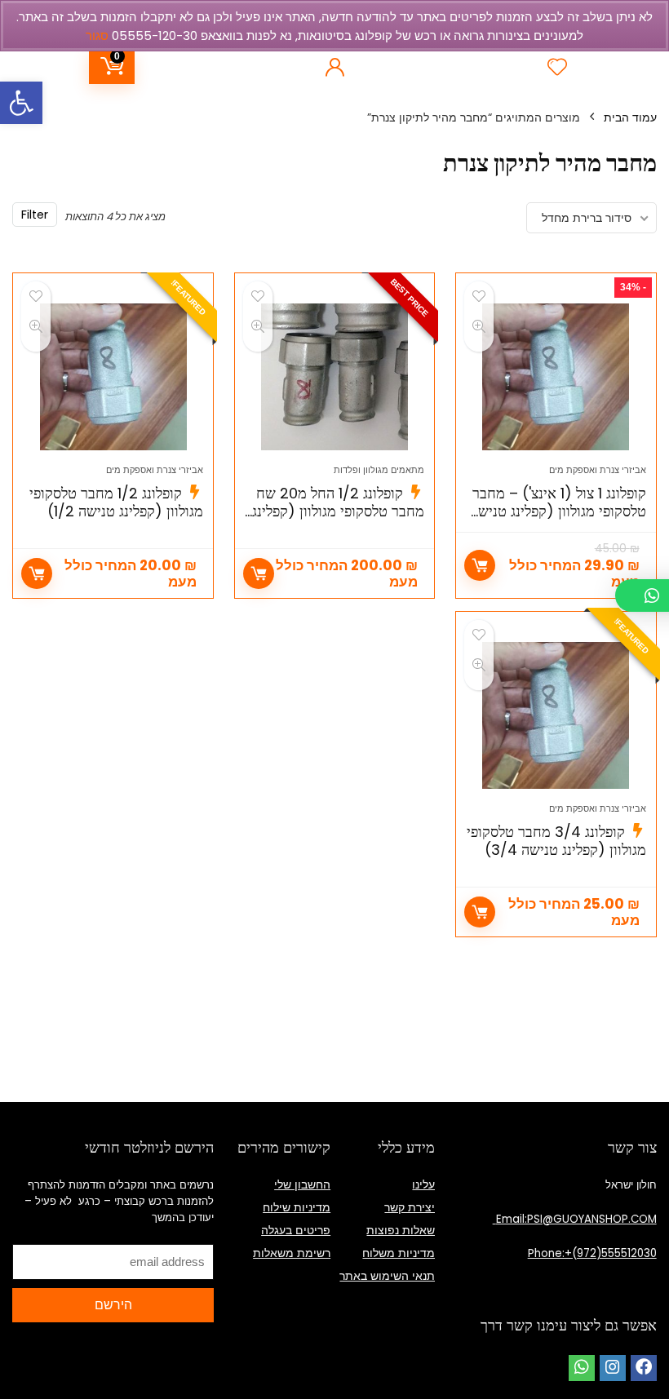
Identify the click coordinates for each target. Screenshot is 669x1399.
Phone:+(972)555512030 (592, 1253)
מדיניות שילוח (296, 1207)
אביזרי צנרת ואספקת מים (597, 469)
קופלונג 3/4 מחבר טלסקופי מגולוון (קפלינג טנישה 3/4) (556, 840)
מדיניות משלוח (398, 1253)
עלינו (423, 1184)
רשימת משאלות (291, 1253)
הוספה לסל (479, 565)
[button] (21, 103)
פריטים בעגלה (295, 1230)
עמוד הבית (630, 117)
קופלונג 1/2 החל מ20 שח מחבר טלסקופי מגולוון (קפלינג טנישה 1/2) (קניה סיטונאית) (338, 511)
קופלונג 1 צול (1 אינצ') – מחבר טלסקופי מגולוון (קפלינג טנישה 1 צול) (558, 511)
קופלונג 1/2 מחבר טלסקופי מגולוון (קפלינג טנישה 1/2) (116, 502)
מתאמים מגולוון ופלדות (379, 469)
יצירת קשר (409, 1207)
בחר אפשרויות (258, 573)
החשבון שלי (302, 1184)
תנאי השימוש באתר (387, 1276)
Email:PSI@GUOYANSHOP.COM (575, 1219)
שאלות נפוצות (400, 1230)
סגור (97, 35)
